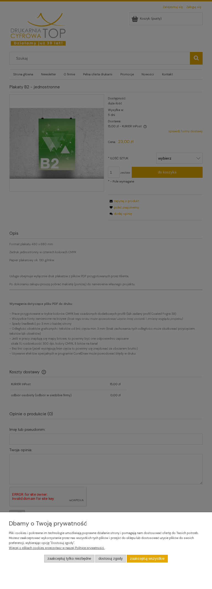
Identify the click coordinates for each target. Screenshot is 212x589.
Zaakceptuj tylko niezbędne (69, 559)
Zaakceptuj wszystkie (147, 559)
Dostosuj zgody (111, 559)
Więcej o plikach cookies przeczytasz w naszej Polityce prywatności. (57, 548)
